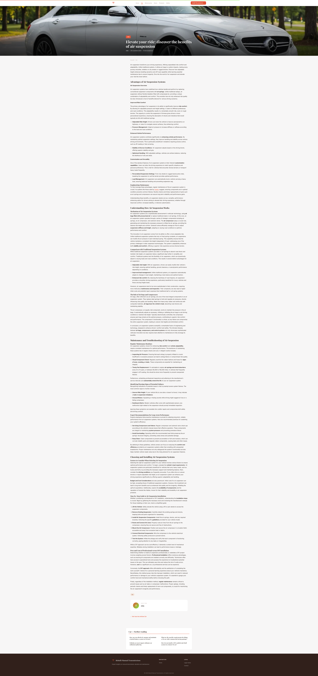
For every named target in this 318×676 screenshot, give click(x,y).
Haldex (157, 189)
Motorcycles (148, 3)
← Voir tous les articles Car (138, 616)
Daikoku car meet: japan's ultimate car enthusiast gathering (141, 644)
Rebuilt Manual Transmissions (128, 660)
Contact (186, 665)
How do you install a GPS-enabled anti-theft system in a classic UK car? (174, 644)
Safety (168, 3)
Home (137, 3)
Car (142, 3)
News (155, 3)
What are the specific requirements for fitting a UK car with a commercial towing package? (174, 638)
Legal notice (187, 662)
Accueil (132, 60)
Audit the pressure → (198, 3)
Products (161, 3)
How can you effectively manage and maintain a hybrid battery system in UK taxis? (143, 638)
